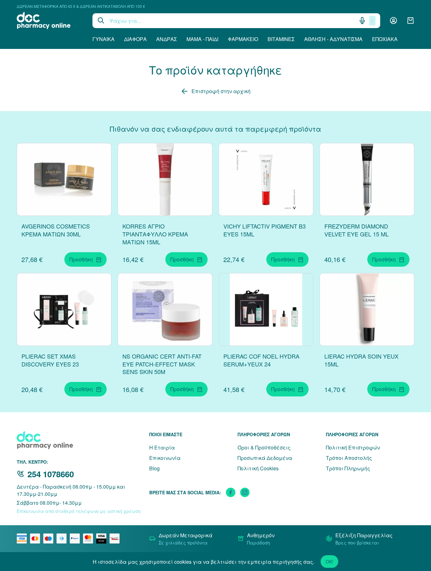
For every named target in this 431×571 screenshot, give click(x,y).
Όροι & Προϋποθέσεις (264, 447)
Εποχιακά (385, 39)
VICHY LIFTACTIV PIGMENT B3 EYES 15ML (264, 230)
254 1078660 (50, 474)
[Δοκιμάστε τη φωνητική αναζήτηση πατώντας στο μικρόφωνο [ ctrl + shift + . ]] (362, 20)
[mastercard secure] (89, 538)
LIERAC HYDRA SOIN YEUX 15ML (361, 360)
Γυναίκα (103, 39)
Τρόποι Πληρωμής (348, 468)
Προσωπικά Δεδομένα (265, 457)
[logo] (50, 20)
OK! (329, 561)
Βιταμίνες (281, 39)
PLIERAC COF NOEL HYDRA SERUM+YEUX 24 (261, 360)
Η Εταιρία (162, 447)
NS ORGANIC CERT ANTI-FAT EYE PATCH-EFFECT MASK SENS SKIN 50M (162, 364)
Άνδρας (166, 39)
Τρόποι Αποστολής (349, 457)
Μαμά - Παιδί (202, 39)
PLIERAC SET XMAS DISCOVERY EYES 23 (50, 360)
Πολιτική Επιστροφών (353, 447)
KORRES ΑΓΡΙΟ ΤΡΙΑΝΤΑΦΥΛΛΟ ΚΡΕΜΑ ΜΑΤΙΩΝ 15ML (155, 234)
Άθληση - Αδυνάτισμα (333, 39)
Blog (154, 468)
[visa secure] (102, 538)
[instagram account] (245, 492)
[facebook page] (230, 492)
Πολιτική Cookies (258, 468)
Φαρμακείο (243, 39)
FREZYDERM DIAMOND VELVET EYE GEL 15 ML (356, 230)
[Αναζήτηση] (101, 20)
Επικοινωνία (164, 457)
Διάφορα (135, 39)
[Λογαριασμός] (393, 20)
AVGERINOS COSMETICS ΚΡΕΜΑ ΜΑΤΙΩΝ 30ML (55, 230)
